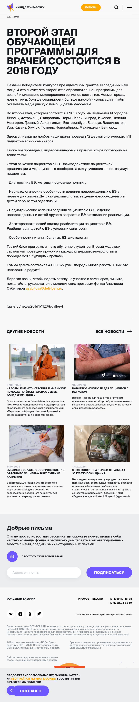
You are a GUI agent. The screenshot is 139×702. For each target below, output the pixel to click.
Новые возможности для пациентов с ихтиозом (100, 390)
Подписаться (109, 572)
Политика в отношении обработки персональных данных (104, 614)
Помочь (90, 7)
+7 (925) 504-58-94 (121, 603)
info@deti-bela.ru (90, 598)
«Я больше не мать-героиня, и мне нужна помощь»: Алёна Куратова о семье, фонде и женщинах (37, 392)
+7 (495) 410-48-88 (121, 598)
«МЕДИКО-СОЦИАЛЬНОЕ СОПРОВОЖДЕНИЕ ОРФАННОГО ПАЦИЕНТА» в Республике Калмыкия (35, 473)
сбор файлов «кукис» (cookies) (33, 678)
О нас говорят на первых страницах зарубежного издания (98, 472)
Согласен (30, 691)
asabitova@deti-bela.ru (44, 288)
